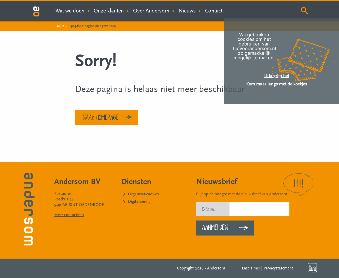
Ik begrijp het (276, 76)
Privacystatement (278, 268)
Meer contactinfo (69, 214)
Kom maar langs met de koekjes (276, 84)
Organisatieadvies (143, 194)
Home (59, 26)
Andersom (216, 268)
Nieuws (187, 11)
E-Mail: (208, 209)
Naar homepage (101, 117)
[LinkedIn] (312, 267)
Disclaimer (251, 268)
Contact (214, 11)
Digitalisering (139, 201)
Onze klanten (109, 11)
